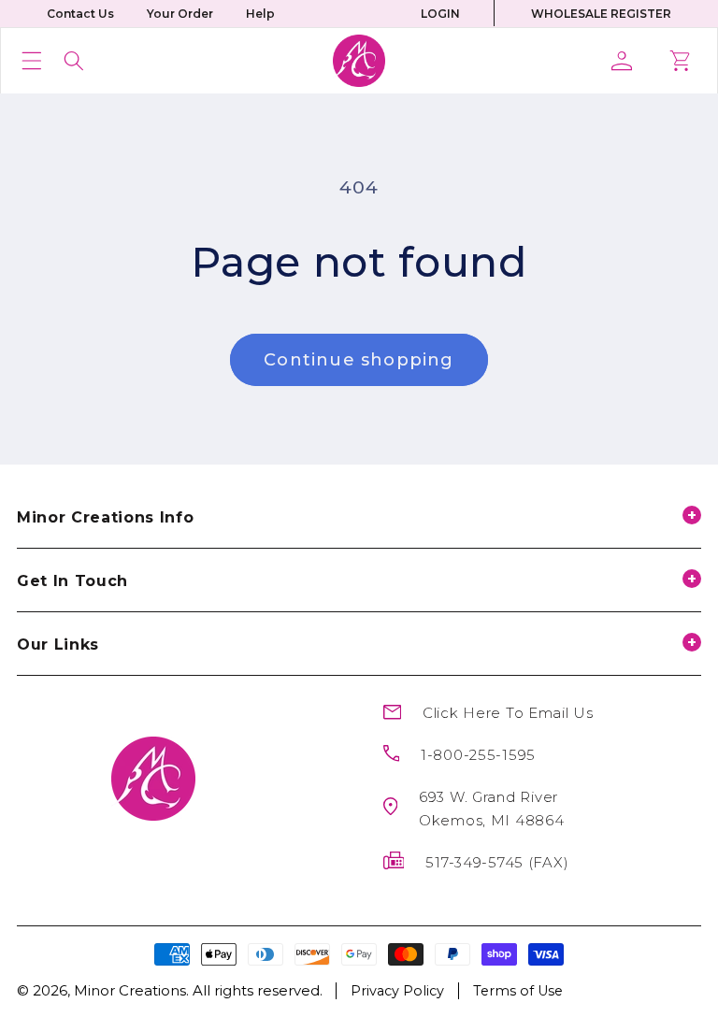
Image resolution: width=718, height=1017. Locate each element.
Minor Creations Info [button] (105, 517)
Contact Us (80, 14)
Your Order (180, 14)
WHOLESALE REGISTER (601, 14)
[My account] (628, 61)
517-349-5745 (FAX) (496, 862)
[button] (32, 61)
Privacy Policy (397, 990)
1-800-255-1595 (478, 755)
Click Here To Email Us (508, 713)
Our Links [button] (58, 644)
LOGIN (440, 14)
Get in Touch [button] (72, 581)
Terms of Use (518, 990)
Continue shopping (358, 360)
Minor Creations (130, 990)
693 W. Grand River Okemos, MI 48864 (492, 808)
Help (260, 14)
